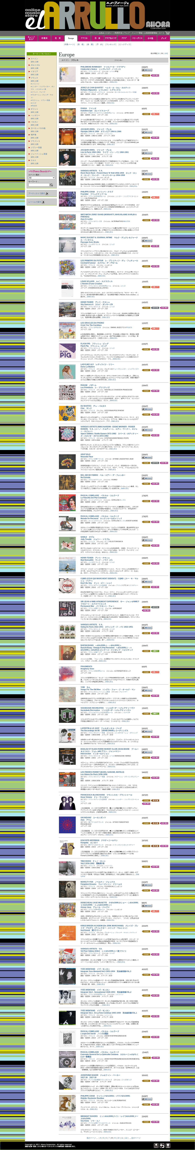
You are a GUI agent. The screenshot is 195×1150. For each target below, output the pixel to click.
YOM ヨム (85, 687)
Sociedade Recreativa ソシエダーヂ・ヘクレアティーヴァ (106, 710)
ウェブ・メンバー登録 (133, 33)
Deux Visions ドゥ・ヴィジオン (94, 797)
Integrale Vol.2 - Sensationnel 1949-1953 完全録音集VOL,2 (106, 992)
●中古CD (34, 106)
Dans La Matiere (89, 367)
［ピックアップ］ (124, 44)
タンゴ (117, 92)
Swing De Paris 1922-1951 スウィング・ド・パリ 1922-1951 (107, 627)
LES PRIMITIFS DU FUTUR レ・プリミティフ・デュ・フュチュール (109, 261)
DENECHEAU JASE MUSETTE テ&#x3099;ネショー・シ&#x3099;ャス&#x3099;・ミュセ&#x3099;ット (109, 904)
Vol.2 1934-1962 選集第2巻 (93, 863)
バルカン (34, 122)
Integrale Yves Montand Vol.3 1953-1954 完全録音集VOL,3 (106, 971)
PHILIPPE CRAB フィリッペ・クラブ (97, 192)
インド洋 (99, 221)
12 (126, 1138)
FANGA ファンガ (88, 108)
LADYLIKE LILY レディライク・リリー (97, 364)
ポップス (122, 500)
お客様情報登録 (150, 33)
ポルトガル (35, 65)
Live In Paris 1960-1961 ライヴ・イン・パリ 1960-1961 (105, 152)
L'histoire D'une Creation (92, 284)
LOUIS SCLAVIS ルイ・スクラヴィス (97, 281)
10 (118, 1138)
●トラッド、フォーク (38, 92)
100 (166, 53)
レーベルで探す (34, 202)
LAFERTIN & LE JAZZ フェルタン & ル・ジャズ (101, 728)
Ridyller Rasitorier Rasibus (93, 1098)
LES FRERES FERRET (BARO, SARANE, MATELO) (103, 772)
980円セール (100, 909)
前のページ (91, 1138)
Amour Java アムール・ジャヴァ (95, 907)
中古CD (98, 327)
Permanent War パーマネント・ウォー (97, 606)
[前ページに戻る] (162, 1147)
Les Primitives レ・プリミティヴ (95, 387)
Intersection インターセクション (95, 754)
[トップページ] (168, 1147)
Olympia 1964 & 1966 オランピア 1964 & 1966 (101, 131)
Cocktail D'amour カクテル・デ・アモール (99, 263)
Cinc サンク (86, 408)
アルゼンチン (93, 92)
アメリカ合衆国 (101, 585)
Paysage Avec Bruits (91, 242)
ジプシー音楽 (36, 147)
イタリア (34, 71)
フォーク (116, 369)
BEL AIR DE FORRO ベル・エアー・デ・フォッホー (103, 475)
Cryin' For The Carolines (92, 325)
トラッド (116, 845)
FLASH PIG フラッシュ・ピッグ (94, 344)
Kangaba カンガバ (89, 843)
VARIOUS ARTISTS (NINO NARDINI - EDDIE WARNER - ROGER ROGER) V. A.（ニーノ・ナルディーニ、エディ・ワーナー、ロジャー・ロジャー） (109, 429)
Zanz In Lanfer (88, 219)
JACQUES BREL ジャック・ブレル (96, 129)
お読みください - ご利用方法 (110, 33)
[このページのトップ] (156, 1147)
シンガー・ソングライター (125, 196)
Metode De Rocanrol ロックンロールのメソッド (101, 518)
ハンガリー (35, 115)
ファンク (119, 585)
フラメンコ (35, 141)
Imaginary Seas (88, 669)
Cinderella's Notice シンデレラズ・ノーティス (101, 69)
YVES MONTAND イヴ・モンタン (95, 969)
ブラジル (92, 479)
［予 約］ (99, 44)
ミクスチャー (133, 585)
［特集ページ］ (69, 44)
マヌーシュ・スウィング (129, 733)
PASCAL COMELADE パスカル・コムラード (100, 495)
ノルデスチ (126, 712)
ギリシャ (34, 109)
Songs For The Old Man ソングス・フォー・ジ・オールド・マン (108, 689)
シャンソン (109, 134)
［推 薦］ (90, 44)
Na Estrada (86, 477)
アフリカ (92, 1123)
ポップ (107, 541)
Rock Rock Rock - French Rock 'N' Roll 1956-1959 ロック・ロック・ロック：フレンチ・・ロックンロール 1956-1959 (109, 174)
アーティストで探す (36, 193)
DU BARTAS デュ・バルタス (93, 406)
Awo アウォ (86, 820)
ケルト (33, 160)
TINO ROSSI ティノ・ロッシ (93, 861)
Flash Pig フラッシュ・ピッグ (94, 346)
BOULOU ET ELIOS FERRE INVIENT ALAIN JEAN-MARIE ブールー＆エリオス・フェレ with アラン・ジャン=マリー (110, 750)
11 (122, 1138)
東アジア (99, 652)
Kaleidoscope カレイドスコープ (95, 111)
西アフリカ (100, 608)
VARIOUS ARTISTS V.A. (91, 949)
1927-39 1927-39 (88, 1077)
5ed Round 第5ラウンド (91, 930)
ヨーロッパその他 (38, 128)
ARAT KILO (86, 454)
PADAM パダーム (88, 385)
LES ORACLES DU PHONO (93, 323)
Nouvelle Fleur (88, 457)
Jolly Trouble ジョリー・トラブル (95, 539)
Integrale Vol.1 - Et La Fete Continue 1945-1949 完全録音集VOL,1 (109, 1013)
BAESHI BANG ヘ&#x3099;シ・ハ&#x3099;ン (101, 645)
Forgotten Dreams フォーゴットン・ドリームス (101, 884)
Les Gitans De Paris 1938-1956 (95, 774)
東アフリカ (100, 459)
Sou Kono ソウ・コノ (90, 1121)
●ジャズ (33, 103)
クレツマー (123, 692)
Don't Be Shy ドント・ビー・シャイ (96, 583)
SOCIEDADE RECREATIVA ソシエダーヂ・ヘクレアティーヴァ (108, 708)
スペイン (34, 59)
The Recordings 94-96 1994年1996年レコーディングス (104, 731)
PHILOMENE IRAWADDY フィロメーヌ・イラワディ (103, 67)
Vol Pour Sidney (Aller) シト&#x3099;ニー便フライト (104, 951)
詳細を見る (113, 82)
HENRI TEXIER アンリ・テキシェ (95, 302)
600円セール (110, 113)
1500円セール (101, 196)
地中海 (33, 135)
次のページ (135, 1138)
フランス (34, 78)
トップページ (91, 33)
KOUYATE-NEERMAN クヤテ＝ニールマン (99, 840)
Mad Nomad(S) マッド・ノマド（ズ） (97, 560)
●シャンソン (35, 84)
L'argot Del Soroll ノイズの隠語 (94, 1034)
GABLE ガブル (87, 537)
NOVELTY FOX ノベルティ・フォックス (98, 882)
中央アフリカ (93, 113)
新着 (32, 62)
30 (159, 53)
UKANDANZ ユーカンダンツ (93, 818)
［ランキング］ (110, 44)
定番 (36, 62)
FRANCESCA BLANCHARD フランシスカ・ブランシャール (106, 795)
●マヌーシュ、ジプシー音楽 (40, 100)
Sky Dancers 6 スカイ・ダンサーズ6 (97, 304)
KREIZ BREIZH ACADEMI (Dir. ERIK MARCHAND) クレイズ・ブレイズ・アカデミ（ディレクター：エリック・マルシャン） (109, 927)
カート (161, 33)
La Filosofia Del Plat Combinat (94, 498)
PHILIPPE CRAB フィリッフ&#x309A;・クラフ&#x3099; (105, 1096)
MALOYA (126, 221)
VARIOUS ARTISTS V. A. (92, 171)
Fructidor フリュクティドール (94, 194)
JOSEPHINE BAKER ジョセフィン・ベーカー (100, 1075)
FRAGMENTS (87, 666)
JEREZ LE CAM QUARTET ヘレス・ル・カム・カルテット (106, 88)
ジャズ (98, 71)
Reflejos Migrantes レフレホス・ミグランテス (101, 90)
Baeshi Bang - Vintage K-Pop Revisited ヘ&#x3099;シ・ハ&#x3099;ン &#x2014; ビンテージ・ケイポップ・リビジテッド (107, 649)
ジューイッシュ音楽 (39, 154)
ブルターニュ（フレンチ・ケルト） (117, 932)
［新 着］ (80, 44)
